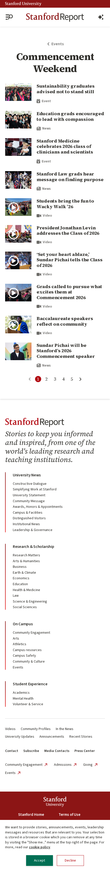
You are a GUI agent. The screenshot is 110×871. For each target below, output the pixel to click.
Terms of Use (69, 814)
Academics (21, 692)
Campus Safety (24, 655)
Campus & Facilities (27, 512)
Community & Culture (29, 661)
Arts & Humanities (26, 561)
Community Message (29, 501)
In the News (64, 729)
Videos (10, 729)
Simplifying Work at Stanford (35, 489)
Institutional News (26, 524)
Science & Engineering (30, 601)
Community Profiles (36, 729)
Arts (16, 638)
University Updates (19, 736)
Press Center (84, 751)
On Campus (23, 624)
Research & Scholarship (33, 546)
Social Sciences (25, 607)
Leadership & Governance (32, 530)
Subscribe (31, 751)
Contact (11, 751)
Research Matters (26, 555)
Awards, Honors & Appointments (38, 506)
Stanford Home (31, 814)
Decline (70, 860)
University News (27, 475)
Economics (21, 578)
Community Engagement (31, 632)
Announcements (51, 736)
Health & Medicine (26, 590)
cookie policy (39, 847)
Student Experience (30, 684)
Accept (39, 860)
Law (16, 595)
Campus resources (27, 650)
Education (20, 584)
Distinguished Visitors (29, 518)
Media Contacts (56, 751)
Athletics (19, 644)
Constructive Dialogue (30, 483)
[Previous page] (30, 379)
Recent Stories (80, 736)
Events (18, 667)
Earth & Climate (24, 572)
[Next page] (80, 379)
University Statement (29, 495)
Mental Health (23, 698)
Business (20, 566)
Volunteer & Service (28, 704)
